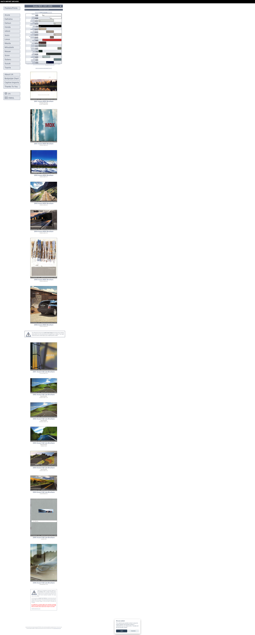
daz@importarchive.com (35, 608)
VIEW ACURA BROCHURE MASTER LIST (43, 68)
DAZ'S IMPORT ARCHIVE (10, 1)
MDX (40, 6)
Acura (35, 6)
